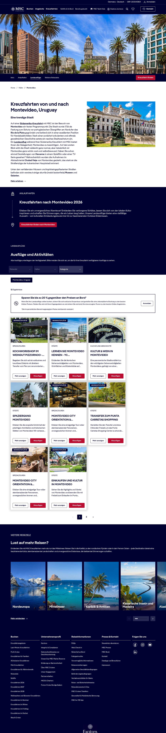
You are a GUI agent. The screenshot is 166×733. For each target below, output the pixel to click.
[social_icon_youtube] (150, 645)
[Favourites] (133, 9)
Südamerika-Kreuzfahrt (31, 124)
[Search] (127, 9)
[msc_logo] (17, 9)
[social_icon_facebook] (135, 645)
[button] (71, 269)
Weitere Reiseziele (52, 78)
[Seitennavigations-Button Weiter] (93, 517)
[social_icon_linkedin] (135, 652)
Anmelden (147, 303)
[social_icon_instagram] (143, 645)
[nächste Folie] (152, 618)
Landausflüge (35, 78)
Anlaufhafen (22, 78)
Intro (12, 78)
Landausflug (20, 142)
